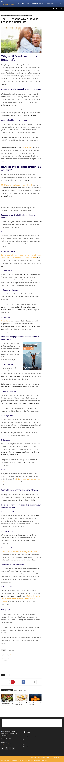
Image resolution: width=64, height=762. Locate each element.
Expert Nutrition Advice (13, 15)
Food (23, 3)
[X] (61, 9)
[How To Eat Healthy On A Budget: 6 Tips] (21, 697)
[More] (35, 682)
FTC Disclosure (50, 3)
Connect (41, 3)
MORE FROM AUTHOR (20, 690)
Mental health (5, 321)
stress (17, 674)
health (7, 674)
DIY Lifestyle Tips (22, 15)
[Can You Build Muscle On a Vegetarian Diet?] (7, 698)
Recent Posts (10, 650)
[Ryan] (5, 657)
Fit (23, 739)
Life (28, 3)
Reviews (43, 757)
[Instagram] (56, 9)
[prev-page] (2, 708)
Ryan (11, 654)
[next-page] (5, 708)
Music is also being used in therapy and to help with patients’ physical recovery (20, 598)
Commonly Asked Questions (30, 737)
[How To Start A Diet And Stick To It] (35, 697)
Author (3, 650)
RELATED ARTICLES (7, 690)
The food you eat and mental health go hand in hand (19, 552)
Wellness (29, 15)
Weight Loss (35, 3)
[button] (61, 3)
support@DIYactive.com (7, 744)
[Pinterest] (59, 9)
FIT (18, 3)
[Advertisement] (21, 202)
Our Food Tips (4, 15)
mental (12, 674)
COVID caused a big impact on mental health (16, 185)
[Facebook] (53, 9)
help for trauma (27, 148)
